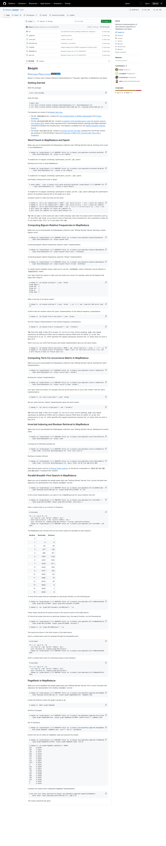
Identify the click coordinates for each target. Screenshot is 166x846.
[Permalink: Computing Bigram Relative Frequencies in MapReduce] (26, 225)
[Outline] (109, 61)
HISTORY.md (33, 43)
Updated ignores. (66, 35)
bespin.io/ (121, 32)
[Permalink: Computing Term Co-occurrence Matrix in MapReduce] (26, 358)
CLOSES (64, 31)
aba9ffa (89, 27)
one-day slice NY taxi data (70, 131)
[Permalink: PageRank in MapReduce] (26, 680)
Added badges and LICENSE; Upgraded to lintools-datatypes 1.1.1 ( (82, 47)
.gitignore (32, 35)
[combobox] (88, 21)
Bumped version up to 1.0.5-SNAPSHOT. (46, 27)
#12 (68, 31)
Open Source (45, 3)
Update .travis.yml (66, 39)
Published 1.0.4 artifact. (68, 43)
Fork (146, 9)
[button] (106, 92)
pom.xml (31, 55)
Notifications (135, 9)
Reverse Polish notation (59, 468)
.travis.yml (32, 39)
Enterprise (57, 3)
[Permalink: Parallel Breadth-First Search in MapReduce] (26, 475)
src (30, 31)
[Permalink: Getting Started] (26, 82)
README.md (33, 51)
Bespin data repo (56, 112)
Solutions (22, 3)
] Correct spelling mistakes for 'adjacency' (82, 31)
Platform (11, 3)
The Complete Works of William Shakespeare (75, 116)
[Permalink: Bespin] (26, 68)
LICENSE (31, 47)
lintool (8, 10)
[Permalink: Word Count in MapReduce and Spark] (26, 140)
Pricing (67, 3)
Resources (33, 3)
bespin (15, 10)
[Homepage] (4, 3)
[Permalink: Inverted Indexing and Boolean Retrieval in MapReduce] (26, 424)
